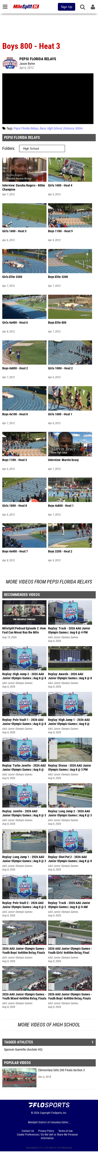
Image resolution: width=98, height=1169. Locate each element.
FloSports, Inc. (59, 1112)
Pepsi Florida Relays (37, 59)
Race (43, 128)
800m (79, 128)
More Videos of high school (49, 1025)
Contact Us (28, 1131)
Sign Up (66, 7)
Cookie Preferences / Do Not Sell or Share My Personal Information (47, 1136)
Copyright (45, 1112)
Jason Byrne (27, 64)
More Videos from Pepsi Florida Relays (49, 582)
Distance (68, 128)
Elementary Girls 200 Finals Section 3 (61, 1070)
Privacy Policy (46, 1131)
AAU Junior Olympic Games (63, 637)
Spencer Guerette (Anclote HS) (23, 1050)
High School (54, 128)
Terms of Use (65, 1131)
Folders (8, 148)
